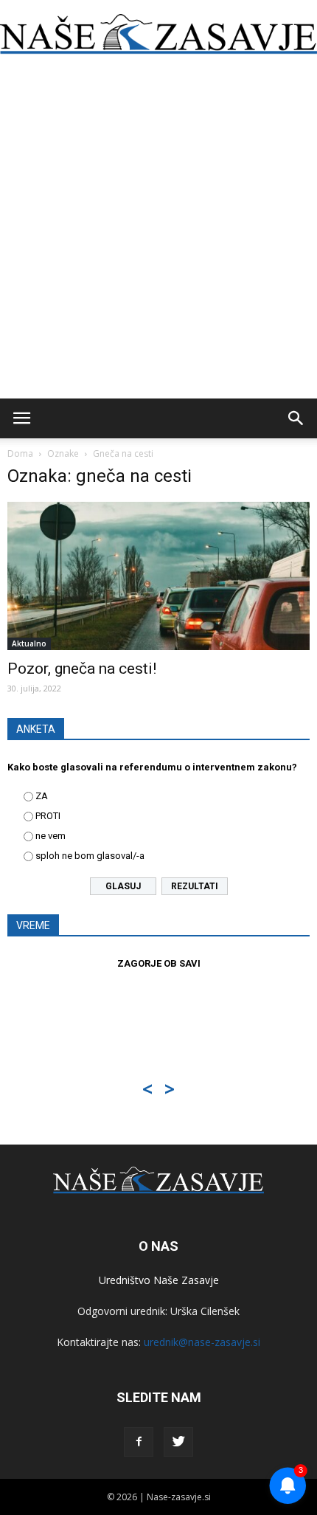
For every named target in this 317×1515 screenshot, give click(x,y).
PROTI (47, 815)
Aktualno (29, 643)
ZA (41, 795)
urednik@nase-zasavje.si (202, 1342)
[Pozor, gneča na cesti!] (158, 576)
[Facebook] (138, 1442)
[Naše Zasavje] (158, 34)
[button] (296, 418)
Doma (20, 453)
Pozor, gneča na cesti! (81, 668)
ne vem (50, 835)
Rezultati (194, 886)
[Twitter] (178, 1442)
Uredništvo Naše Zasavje (159, 1280)
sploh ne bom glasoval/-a (89, 855)
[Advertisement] (158, 232)
